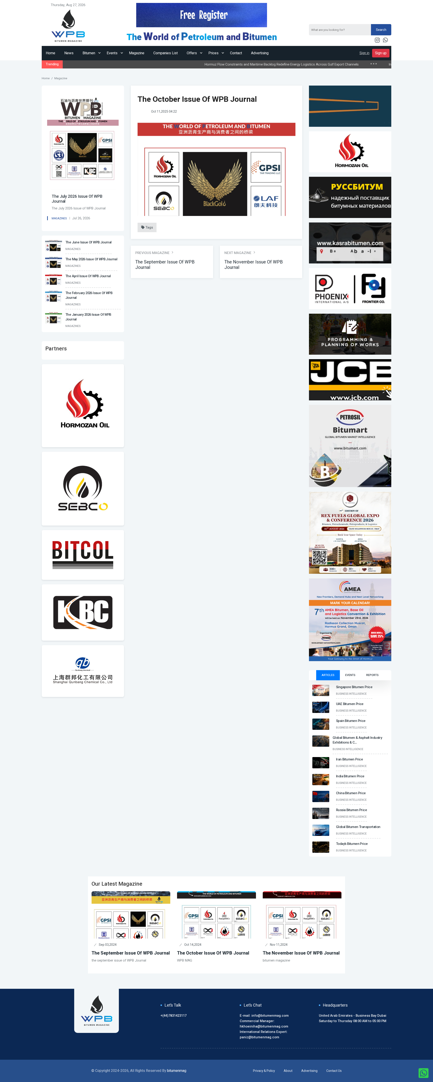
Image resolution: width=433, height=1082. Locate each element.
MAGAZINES (59, 218)
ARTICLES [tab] (328, 675)
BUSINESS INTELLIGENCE (351, 694)
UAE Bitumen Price (350, 703)
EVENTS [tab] (350, 675)
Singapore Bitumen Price (354, 687)
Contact (236, 53)
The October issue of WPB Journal (213, 953)
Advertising (260, 53)
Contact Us (334, 1070)
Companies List (165, 53)
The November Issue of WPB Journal (253, 265)
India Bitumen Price (348, 64)
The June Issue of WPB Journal (88, 242)
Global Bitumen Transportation (358, 826)
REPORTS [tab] (372, 675)
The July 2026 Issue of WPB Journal (77, 198)
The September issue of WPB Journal (131, 953)
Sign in (364, 52)
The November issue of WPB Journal (301, 953)
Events (112, 53)
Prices (213, 53)
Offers (192, 53)
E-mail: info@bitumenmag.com (264, 1015)
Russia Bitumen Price (351, 810)
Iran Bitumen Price (349, 759)
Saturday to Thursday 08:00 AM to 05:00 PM (352, 1020)
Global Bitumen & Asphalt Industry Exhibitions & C (357, 740)
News (69, 53)
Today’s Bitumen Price (352, 843)
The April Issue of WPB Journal (88, 276)
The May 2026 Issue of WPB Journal (91, 259)
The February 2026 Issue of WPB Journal (88, 295)
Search (381, 29)
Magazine (136, 53)
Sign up (381, 53)
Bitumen (89, 53)
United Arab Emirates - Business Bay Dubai (352, 1015)
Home (50, 53)
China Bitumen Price (351, 793)
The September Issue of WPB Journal (165, 265)
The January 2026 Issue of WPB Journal (88, 317)
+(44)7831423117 (174, 1015)
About (288, 1070)
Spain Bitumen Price (351, 720)
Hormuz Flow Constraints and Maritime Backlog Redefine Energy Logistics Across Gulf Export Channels (227, 64)
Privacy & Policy (264, 1070)
